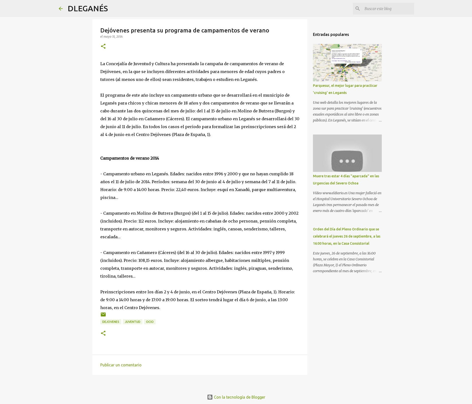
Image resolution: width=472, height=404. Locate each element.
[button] (103, 46)
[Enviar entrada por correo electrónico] (103, 316)
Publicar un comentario (121, 365)
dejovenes (110, 321)
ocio (150, 321)
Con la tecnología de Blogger (239, 397)
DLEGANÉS (88, 8)
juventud (132, 321)
